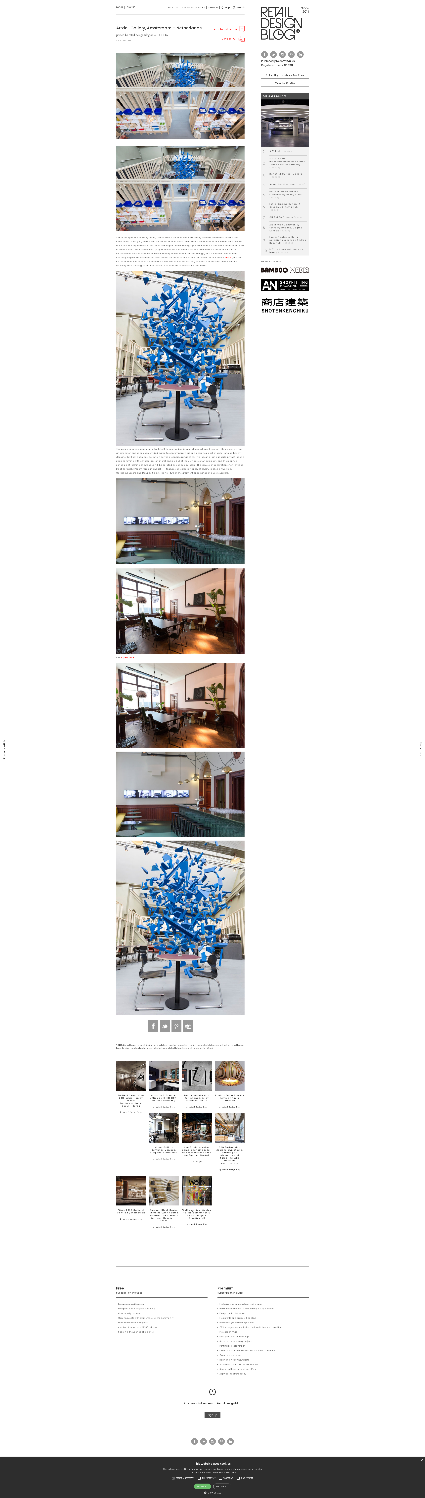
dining (157, 1045)
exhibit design (197, 1045)
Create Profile (285, 83)
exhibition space (213, 1045)
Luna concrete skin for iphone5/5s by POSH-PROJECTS (196, 1098)
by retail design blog (131, 1112)
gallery (226, 1045)
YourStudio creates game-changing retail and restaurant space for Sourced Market (197, 1151)
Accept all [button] (202, 1486)
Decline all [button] (222, 1486)
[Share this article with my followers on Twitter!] (165, 1026)
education (183, 1045)
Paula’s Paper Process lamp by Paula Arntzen (229, 1098)
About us (173, 7)
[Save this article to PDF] (188, 1026)
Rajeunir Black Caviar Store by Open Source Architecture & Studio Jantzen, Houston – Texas (163, 1215)
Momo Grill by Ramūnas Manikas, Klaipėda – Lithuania (163, 1150)
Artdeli (228, 257)
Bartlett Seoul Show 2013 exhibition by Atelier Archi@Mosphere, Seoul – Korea (131, 1100)
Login (119, 7)
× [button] (422, 1460)
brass (133, 1045)
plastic (157, 1048)
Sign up (212, 1415)
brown (141, 1045)
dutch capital (169, 1045)
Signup (131, 7)
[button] (173, 1478)
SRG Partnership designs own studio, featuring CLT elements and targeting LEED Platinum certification (229, 1155)
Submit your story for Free (285, 75)
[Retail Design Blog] (285, 24)
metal (126, 1048)
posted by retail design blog (133, 35)
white (202, 1048)
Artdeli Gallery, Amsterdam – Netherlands (159, 28)
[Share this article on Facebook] (153, 1026)
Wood (210, 1048)
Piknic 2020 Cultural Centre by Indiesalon (131, 1211)
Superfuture (127, 657)
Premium (213, 7)
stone (179, 1048)
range (166, 1048)
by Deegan (196, 1161)
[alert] (212, 1477)
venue (195, 1048)
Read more (231, 1472)
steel (172, 1048)
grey (119, 1048)
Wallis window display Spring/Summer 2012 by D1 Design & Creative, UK (196, 1214)
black (126, 1045)
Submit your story (193, 7)
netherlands (146, 1048)
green (241, 1045)
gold (234, 1045)
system (187, 1048)
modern (135, 1048)
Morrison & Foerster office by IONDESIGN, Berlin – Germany (163, 1098)
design (149, 1045)
